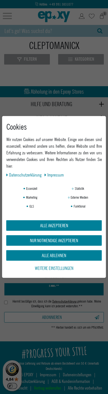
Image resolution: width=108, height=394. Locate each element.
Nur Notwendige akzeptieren (54, 240)
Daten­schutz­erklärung (25, 175)
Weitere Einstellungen (54, 268)
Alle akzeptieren (54, 225)
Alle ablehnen (54, 255)
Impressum (55, 175)
